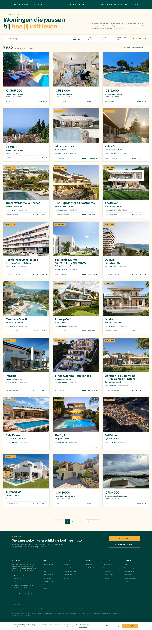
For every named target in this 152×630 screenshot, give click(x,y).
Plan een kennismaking (125, 545)
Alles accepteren (130, 626)
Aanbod (15, 4)
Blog (125, 564)
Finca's (45, 585)
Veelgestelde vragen (130, 578)
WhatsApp (17, 579)
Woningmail (47, 588)
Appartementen (48, 574)
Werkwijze (26, 4)
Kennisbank (105, 4)
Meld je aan (125, 538)
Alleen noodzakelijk (112, 626)
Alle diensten (88, 564)
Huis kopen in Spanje (130, 568)
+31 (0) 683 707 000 (20, 575)
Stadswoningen (48, 581)
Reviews (106, 578)
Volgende (91, 521)
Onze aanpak (108, 564)
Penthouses (47, 578)
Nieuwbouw (47, 568)
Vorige (59, 521)
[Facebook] (25, 593)
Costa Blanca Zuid (69, 574)
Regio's (37, 4)
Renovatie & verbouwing (91, 568)
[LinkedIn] (19, 593)
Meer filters (141, 38)
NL (138, 4)
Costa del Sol (67, 568)
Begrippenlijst (128, 574)
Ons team (107, 571)
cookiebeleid (83, 627)
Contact (129, 4)
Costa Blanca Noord (69, 571)
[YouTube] (30, 593)
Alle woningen (48, 564)
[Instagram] (14, 593)
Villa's (45, 571)
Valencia (66, 578)
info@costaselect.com (21, 582)
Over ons (118, 4)
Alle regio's (67, 564)
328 (82, 522)
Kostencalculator (129, 571)
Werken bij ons (108, 574)
